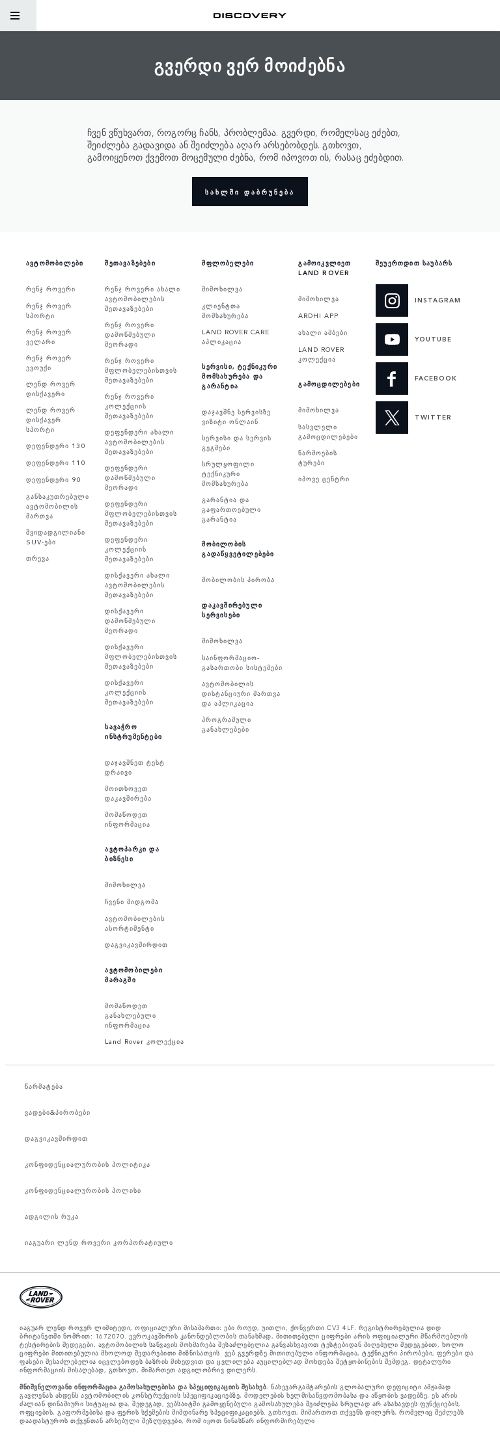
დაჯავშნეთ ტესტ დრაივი (135, 767)
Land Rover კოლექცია (144, 1041)
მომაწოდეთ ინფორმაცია (127, 819)
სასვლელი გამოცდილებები (328, 431)
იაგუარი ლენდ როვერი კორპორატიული (99, 1242)
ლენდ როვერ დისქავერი (51, 388)
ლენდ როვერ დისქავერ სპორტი (51, 419)
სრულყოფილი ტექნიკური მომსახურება (228, 473)
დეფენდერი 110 (55, 462)
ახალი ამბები (323, 332)
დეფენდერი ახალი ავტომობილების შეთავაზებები (139, 441)
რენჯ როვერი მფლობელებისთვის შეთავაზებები (141, 370)
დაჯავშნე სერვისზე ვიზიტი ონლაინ (236, 416)
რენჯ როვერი (51, 288)
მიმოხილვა (125, 884)
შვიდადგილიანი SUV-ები (55, 536)
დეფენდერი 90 (53, 479)
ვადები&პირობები (57, 1112)
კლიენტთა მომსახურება (225, 310)
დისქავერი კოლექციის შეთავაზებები (129, 692)
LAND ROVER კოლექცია (321, 354)
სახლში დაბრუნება (250, 191)
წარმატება (44, 1086)
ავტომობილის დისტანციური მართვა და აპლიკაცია (241, 693)
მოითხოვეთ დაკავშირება (128, 793)
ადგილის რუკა (52, 1216)
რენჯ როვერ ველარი (49, 336)
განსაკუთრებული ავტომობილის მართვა (57, 506)
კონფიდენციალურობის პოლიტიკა (87, 1164)
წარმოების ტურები (317, 457)
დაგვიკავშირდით (136, 944)
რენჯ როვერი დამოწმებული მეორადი (130, 334)
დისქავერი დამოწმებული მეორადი (130, 620)
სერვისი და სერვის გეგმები (236, 442)
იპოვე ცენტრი (324, 478)
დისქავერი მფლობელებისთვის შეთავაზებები (141, 656)
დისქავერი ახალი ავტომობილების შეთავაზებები (137, 584)
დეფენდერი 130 (55, 445)
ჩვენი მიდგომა (132, 901)
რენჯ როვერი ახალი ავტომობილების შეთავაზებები (142, 298)
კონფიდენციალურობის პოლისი (83, 1190)
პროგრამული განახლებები (226, 724)
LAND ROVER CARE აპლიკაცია (236, 336)
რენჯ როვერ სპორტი (49, 310)
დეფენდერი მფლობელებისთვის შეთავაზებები (141, 513)
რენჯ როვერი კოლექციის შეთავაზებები (129, 406)
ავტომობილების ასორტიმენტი (135, 923)
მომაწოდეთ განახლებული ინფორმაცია (130, 1015)
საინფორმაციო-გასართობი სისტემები (242, 662)
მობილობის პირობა (238, 579)
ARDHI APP (318, 315)
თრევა (37, 558)
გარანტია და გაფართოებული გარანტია (231, 509)
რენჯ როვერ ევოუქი (49, 362)
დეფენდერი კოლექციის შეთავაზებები (129, 549)
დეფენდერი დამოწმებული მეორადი (130, 477)
